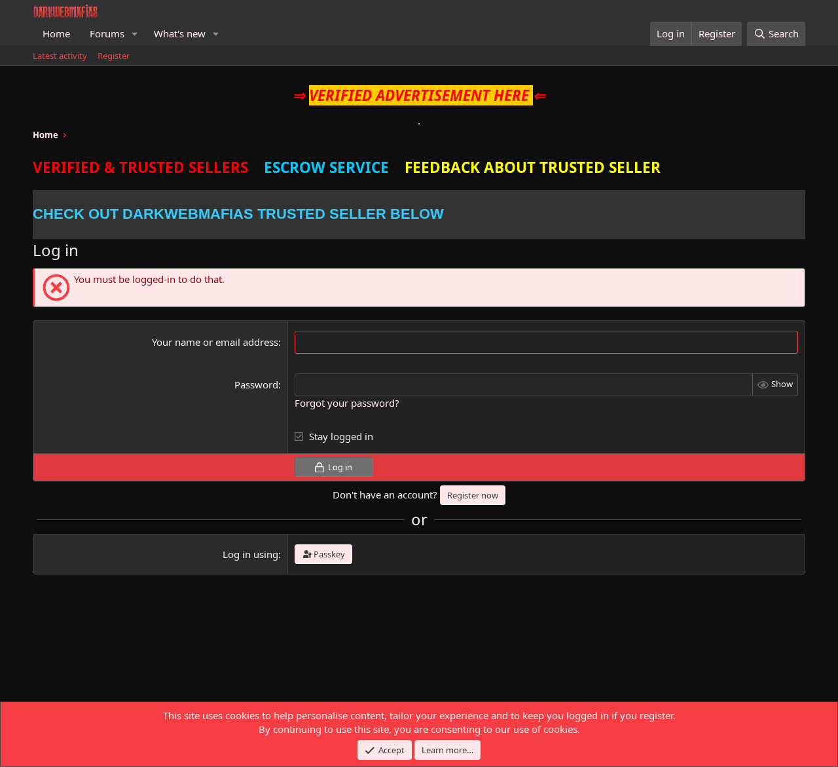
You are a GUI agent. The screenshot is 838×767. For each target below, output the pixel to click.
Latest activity (60, 56)
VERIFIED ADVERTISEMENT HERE (419, 95)
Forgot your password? (347, 402)
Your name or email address (215, 341)
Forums (107, 33)
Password (256, 384)
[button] (135, 34)
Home (56, 33)
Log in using (250, 554)
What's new (180, 33)
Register (114, 56)
